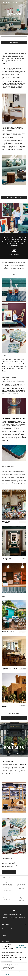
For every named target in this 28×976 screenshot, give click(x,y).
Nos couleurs (14, 274)
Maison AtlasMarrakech (5, 706)
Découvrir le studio (14, 713)
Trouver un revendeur (10, 777)
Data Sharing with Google (8, 967)
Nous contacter (9, 872)
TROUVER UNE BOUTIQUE (14, 753)
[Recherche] (20, 2)
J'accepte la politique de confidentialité (12, 928)
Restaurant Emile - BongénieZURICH (10, 669)
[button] (25, 2)
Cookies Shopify (6, 965)
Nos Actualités (14, 38)
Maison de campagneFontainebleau (7, 522)
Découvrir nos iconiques (14, 193)
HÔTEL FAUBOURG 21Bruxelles (7, 559)
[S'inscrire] (25, 924)
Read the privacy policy (6, 961)
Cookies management (7, 968)
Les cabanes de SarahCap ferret (8, 632)
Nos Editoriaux (14, 42)
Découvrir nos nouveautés (14, 197)
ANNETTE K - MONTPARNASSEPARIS (9, 596)
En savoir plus (7, 890)
